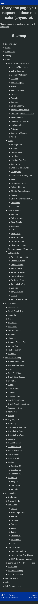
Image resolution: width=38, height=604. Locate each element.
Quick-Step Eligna (16, 400)
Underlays (12, 497)
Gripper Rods (14, 501)
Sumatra (12, 381)
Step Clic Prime (14, 373)
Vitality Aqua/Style (16, 365)
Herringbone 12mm (16, 361)
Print (5, 595)
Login (34, 595)
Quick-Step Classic (16, 377)
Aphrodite (12, 323)
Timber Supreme (15, 350)
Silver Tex (12, 338)
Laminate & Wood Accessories (21, 563)
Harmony (12, 423)
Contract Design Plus (17, 342)
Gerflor (11, 462)
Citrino (11, 319)
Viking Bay (12, 315)
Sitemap (12, 595)
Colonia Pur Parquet (17, 427)
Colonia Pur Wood (16, 435)
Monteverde (13, 412)
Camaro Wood (14, 447)
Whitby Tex (13, 346)
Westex (11, 439)
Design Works (14, 458)
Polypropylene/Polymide (18, 63)
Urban (10, 385)
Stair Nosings (14, 547)
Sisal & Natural (14, 210)
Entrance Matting (15, 571)
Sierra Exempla (14, 454)
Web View (32, 598)
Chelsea (11, 392)
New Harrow (13, 389)
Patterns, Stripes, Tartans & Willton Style (20, 251)
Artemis (11, 334)
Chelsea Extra (14, 396)
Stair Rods (12, 505)
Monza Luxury (14, 330)
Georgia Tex (13, 307)
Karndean (12, 478)
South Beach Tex (15, 311)
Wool (10, 141)
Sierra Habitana (15, 450)
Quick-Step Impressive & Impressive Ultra (19, 406)
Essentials (12, 327)
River (10, 369)
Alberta (11, 416)
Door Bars (12, 567)
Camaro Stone (14, 443)
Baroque (12, 354)
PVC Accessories (15, 574)
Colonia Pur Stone (16, 431)
